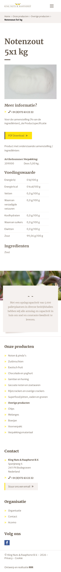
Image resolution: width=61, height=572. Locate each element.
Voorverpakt (15, 426)
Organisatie (14, 510)
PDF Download (16, 135)
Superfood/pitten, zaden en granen (28, 396)
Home (7, 16)
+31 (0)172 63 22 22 (22, 112)
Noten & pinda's (17, 355)
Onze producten (21, 16)
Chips (11, 408)
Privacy (8, 558)
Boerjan (12, 420)
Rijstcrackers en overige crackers (26, 391)
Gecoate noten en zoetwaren (24, 385)
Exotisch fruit (15, 367)
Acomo (12, 522)
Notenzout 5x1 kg (13, 19)
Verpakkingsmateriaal (20, 432)
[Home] (17, 5)
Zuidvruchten (15, 361)
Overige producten (40, 16)
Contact (12, 516)
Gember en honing (18, 379)
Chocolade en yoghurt (20, 373)
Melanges (13, 414)
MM (31, 567)
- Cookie (18, 558)
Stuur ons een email (19, 486)
